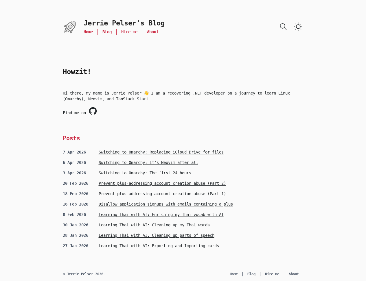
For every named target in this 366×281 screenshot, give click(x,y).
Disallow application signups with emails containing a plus (166, 204)
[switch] (298, 26)
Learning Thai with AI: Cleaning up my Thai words (154, 225)
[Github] (93, 111)
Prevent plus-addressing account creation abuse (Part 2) (162, 183)
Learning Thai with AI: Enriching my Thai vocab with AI (161, 214)
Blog (107, 31)
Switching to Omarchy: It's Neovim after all (148, 162)
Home (88, 31)
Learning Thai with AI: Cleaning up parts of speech (156, 235)
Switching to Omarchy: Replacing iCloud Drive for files (161, 152)
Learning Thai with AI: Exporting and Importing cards (159, 245)
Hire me (129, 31)
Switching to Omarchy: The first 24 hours (145, 173)
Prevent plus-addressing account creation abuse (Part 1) (162, 193)
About (153, 31)
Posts (71, 138)
